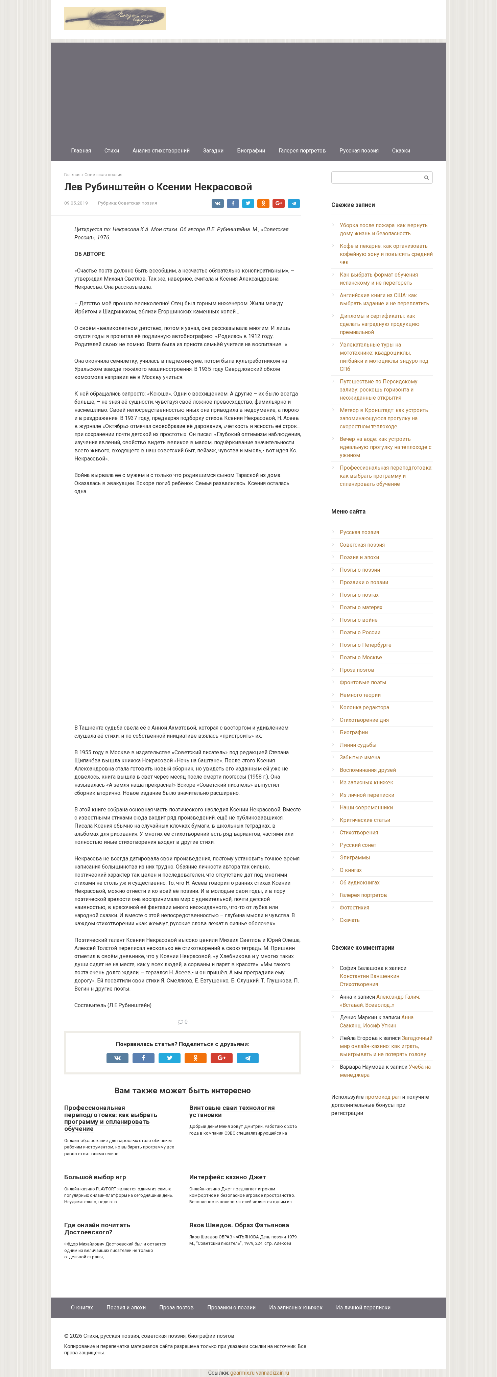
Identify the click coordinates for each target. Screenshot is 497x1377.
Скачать (350, 920)
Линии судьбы (358, 745)
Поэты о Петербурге (366, 645)
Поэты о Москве (361, 657)
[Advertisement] (248, 90)
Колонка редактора (364, 707)
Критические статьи (365, 820)
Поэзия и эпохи (359, 557)
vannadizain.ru (272, 1373)
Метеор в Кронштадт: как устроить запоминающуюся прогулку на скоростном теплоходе (384, 418)
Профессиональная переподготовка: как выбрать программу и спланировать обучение (111, 1118)
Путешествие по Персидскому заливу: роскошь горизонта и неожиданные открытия (379, 389)
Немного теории (360, 695)
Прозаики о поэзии (364, 582)
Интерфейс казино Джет (227, 1177)
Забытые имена (360, 757)
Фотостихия (354, 907)
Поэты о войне (359, 620)
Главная (81, 150)
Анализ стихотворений (161, 150)
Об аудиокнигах (360, 882)
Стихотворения (359, 832)
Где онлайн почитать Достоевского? (97, 1228)
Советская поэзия (137, 203)
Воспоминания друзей (368, 770)
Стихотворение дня (364, 720)
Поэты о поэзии (360, 570)
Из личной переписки (367, 795)
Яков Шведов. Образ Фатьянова (239, 1225)
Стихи (111, 150)
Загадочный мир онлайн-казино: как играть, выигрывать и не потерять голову (386, 1046)
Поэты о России (360, 632)
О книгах (351, 870)
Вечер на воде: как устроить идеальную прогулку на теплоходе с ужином (385, 447)
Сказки (401, 150)
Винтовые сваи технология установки (232, 1111)
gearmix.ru (242, 1373)
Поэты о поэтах (359, 595)
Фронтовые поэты (363, 682)
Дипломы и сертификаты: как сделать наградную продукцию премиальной (380, 324)
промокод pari (383, 1097)
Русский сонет (358, 845)
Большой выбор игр (95, 1177)
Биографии (251, 150)
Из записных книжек (366, 782)
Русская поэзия (359, 150)
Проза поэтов (357, 670)
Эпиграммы (355, 857)
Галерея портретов (302, 150)
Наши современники (366, 807)
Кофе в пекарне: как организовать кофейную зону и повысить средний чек (386, 254)
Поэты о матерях (361, 607)
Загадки (213, 150)
